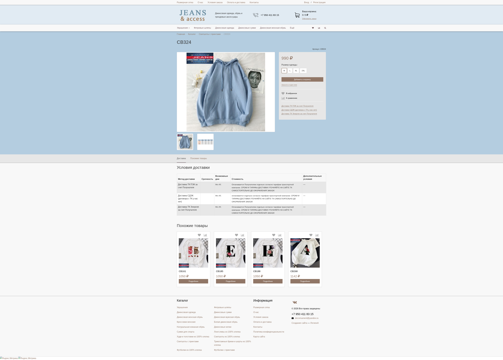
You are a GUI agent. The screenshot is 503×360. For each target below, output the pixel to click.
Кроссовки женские (186, 322)
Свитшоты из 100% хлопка (227, 336)
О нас (200, 2)
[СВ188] (268, 253)
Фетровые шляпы (202, 28)
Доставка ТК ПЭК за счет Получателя (297, 106)
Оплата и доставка (236, 2)
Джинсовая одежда (224, 28)
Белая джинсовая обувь (225, 322)
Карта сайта (259, 336)
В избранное (291, 93)
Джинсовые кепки (222, 327)
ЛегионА (314, 323)
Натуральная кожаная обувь (191, 327)
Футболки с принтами (224, 350)
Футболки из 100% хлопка (189, 350)
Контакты (254, 2)
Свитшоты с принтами (188, 341)
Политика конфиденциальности (268, 332)
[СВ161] (193, 253)
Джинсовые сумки (247, 28)
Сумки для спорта (185, 332)
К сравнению (291, 98)
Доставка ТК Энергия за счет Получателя (299, 114)
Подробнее (193, 281)
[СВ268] (305, 253)
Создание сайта (299, 323)
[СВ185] (230, 253)
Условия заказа (215, 2)
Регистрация (319, 2)
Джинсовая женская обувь (273, 28)
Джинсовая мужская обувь (227, 317)
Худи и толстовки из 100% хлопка (193, 336)
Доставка (181, 158)
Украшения (182, 28)
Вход (306, 2)
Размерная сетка (185, 2)
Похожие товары (198, 158)
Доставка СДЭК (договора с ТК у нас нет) (299, 110)
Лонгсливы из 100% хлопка (227, 332)
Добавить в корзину (302, 79)
